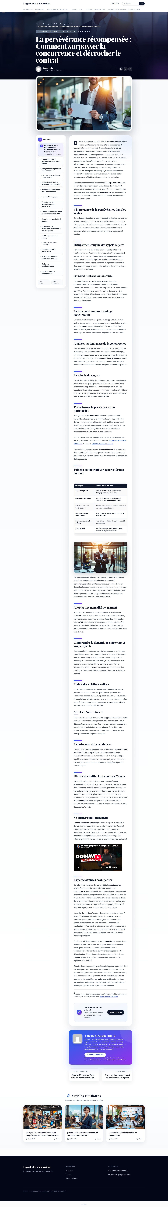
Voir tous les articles (96, 1054)
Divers (74, 9)
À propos (69, 1171)
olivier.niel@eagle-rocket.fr (120, 1175)
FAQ (81, 9)
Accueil (38, 24)
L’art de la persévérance (102, 444)
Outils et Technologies (95, 9)
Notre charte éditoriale (109, 997)
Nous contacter (116, 1012)
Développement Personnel (57, 9)
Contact (115, 3)
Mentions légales (72, 1178)
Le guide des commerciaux (37, 3)
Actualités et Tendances (33, 9)
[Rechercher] (142, 3)
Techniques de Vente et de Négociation (124, 9)
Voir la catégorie (85, 31)
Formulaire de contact (119, 1171)
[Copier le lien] (130, 69)
